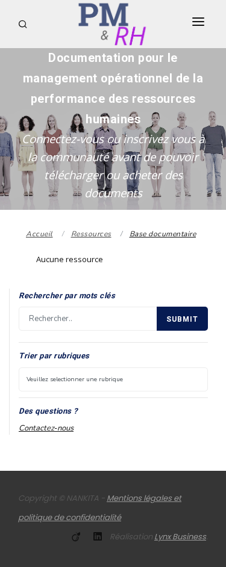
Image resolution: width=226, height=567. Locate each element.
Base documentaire (163, 234)
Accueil (39, 234)
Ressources (91, 234)
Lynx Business (180, 536)
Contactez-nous (46, 428)
